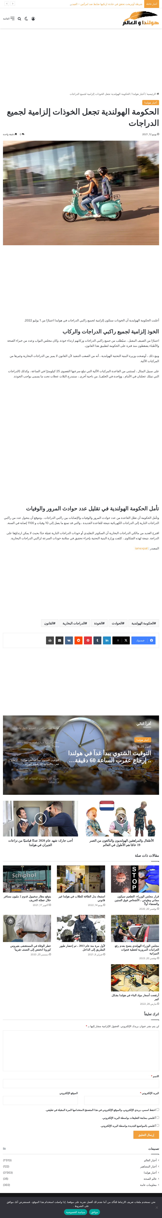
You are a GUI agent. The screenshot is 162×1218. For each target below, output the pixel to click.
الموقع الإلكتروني (68, 1093)
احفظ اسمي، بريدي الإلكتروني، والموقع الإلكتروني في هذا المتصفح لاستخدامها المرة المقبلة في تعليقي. (100, 1109)
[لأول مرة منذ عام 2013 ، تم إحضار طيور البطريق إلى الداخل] (81, 928)
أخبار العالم (150, 1160)
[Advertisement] (81, 60)
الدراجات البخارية (74, 623)
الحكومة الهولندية (143, 623)
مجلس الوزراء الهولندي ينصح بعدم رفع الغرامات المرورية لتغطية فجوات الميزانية (137, 949)
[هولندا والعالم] (140, 18)
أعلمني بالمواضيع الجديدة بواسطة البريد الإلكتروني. (128, 1125)
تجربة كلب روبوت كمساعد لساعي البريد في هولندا (109, 756)
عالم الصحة (150, 1178)
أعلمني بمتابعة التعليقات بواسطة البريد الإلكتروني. (129, 1117)
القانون (48, 623)
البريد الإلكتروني (149, 1093)
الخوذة (98, 623)
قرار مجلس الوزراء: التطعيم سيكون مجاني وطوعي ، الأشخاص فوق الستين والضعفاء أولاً (137, 900)
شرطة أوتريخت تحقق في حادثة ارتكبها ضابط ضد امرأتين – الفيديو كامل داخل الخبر (97, 4)
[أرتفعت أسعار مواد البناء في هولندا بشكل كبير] (135, 977)
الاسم (155, 1076)
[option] (81, 755)
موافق (94, 1212)
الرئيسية (152, 93)
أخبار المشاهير (148, 1166)
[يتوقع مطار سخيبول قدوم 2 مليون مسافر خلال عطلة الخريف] (27, 879)
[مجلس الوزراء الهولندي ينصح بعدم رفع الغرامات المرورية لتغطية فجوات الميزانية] (135, 928)
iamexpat (141, 548)
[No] (157, 1207)
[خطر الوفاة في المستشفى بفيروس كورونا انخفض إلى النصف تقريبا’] (27, 928)
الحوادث (117, 623)
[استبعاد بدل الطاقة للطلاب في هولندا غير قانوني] (81, 879)
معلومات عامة (148, 1184)
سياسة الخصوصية (75, 1212)
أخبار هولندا (138, 93)
